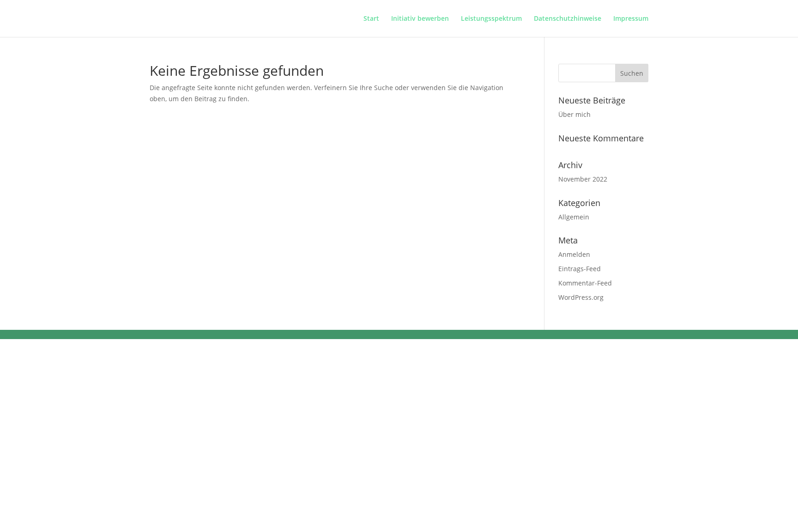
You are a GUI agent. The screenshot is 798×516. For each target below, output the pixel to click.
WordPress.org (581, 297)
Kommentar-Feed (585, 283)
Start (371, 19)
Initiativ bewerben (420, 19)
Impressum (630, 19)
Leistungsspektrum (491, 19)
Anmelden (574, 254)
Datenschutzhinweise (567, 19)
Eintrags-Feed (579, 268)
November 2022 (582, 179)
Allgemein (573, 216)
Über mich (574, 114)
